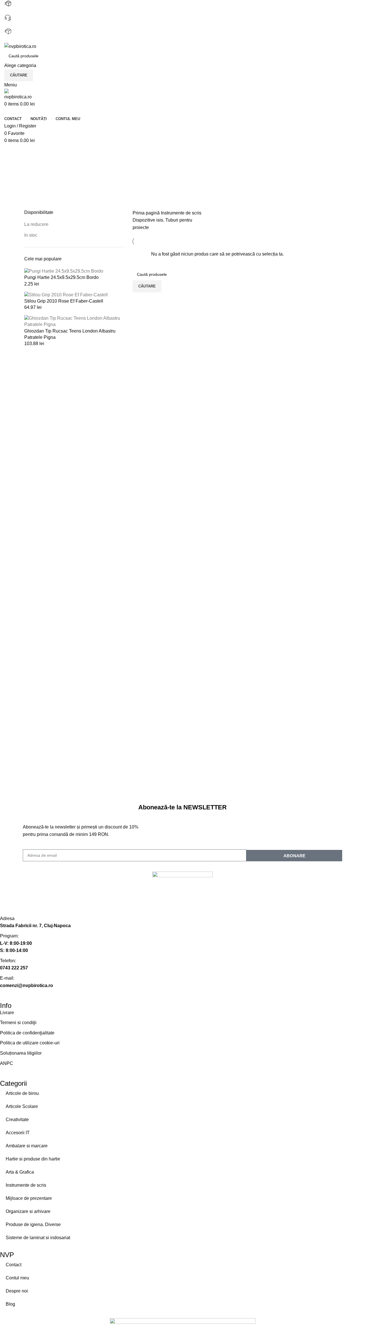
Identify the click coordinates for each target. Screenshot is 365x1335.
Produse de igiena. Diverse (33, 1224)
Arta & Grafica (20, 1172)
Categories (36, 179)
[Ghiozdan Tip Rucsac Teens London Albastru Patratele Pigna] (74, 321)
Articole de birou (22, 1093)
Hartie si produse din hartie (33, 1158)
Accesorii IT (18, 1132)
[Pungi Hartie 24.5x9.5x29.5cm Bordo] (63, 270)
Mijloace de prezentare (29, 1198)
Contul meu (17, 1277)
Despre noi (17, 1291)
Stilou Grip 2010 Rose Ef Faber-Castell (63, 301)
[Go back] (31, 151)
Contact (13, 1264)
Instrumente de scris (181, 212)
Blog (10, 1304)
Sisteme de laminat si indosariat (38, 1237)
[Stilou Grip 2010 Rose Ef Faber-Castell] (66, 294)
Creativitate (17, 1119)
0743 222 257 (18, 24)
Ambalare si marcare (27, 1145)
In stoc (30, 235)
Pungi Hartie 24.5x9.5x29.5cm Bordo (61, 277)
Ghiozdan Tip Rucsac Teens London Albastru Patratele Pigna (69, 334)
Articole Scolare (22, 1106)
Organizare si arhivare (28, 1211)
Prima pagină (147, 212)
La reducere (36, 224)
